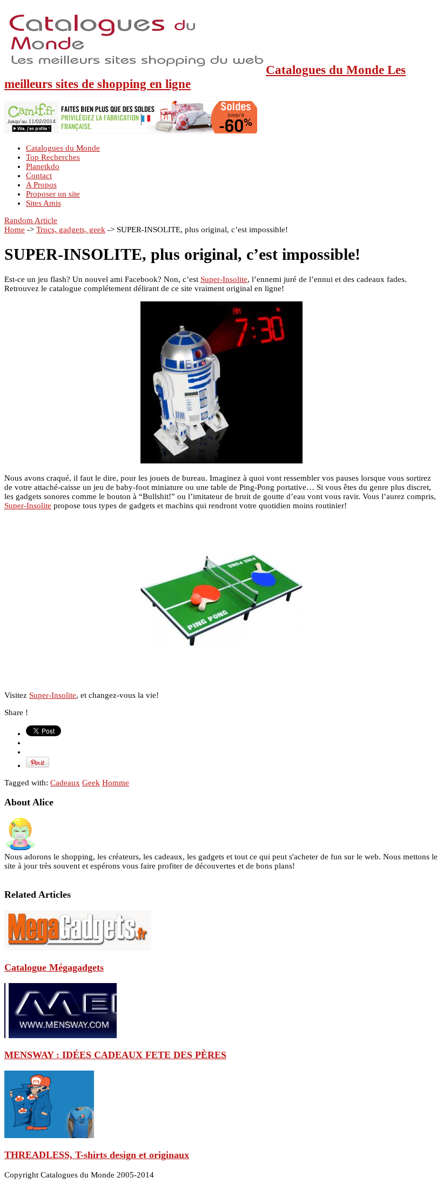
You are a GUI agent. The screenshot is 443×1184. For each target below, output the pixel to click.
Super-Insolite (223, 279)
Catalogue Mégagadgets (54, 967)
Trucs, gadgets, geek (70, 229)
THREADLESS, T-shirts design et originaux (96, 1154)
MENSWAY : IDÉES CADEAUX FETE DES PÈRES (115, 1055)
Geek (91, 782)
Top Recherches (53, 157)
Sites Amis (43, 203)
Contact (39, 175)
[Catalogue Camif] (130, 130)
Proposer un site (53, 194)
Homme (115, 782)
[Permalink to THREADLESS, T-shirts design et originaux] (49, 1135)
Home (14, 229)
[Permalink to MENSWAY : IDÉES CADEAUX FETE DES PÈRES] (60, 1035)
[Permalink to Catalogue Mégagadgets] (77, 948)
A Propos (41, 184)
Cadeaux (65, 782)
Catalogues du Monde (63, 148)
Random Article (30, 220)
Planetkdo (42, 166)
